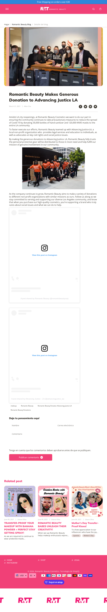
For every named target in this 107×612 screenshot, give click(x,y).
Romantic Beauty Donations (21, 410)
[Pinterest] (90, 106)
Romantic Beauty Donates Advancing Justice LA (55, 406)
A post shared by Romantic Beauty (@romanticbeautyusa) (45, 298)
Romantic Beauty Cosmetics (47, 571)
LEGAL (77, 560)
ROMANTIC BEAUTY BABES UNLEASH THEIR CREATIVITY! (52, 526)
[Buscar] (93, 8)
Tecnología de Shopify (69, 571)
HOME (9, 560)
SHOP (43, 560)
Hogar (6, 24)
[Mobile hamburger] (7, 9)
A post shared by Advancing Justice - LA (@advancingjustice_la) (37, 399)
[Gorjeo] (85, 106)
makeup (14, 406)
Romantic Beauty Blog (21, 24)
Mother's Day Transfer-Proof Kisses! (85, 524)
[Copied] (95, 106)
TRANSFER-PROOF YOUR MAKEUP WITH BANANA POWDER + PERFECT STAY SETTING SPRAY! (19, 527)
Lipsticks (76, 535)
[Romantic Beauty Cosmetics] (53, 9)
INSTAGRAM (12, 563)
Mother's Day (89, 535)
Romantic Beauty (27, 406)
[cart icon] (100, 8)
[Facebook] (80, 106)
